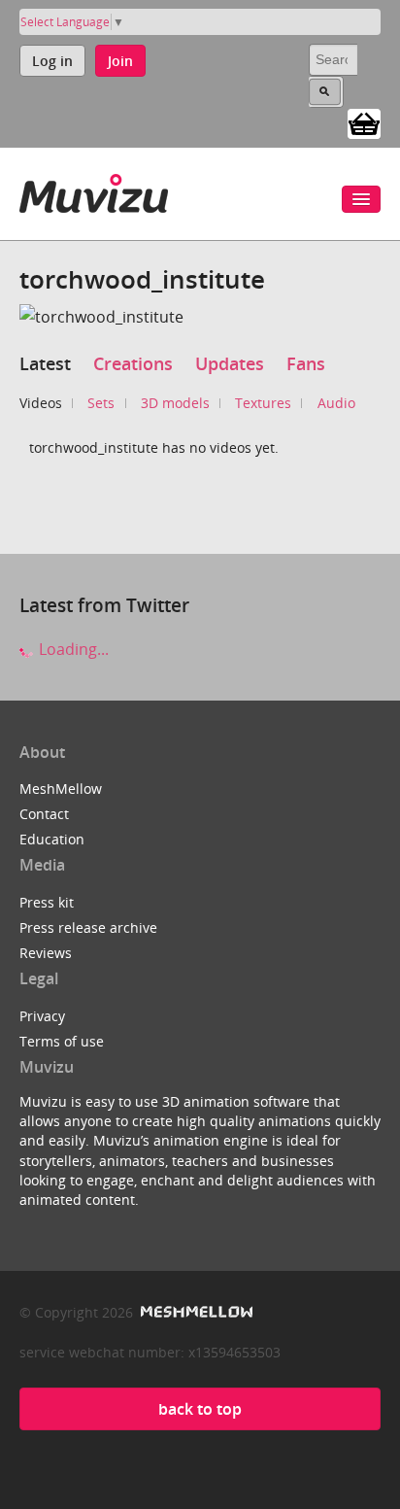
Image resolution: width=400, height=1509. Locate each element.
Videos (40, 403)
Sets (101, 403)
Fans (305, 363)
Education (51, 839)
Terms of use (61, 1041)
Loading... (72, 649)
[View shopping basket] (364, 122)
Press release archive (88, 927)
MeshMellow (60, 788)
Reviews (45, 952)
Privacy (42, 1016)
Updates (229, 363)
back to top (200, 1409)
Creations (133, 363)
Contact (44, 814)
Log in (52, 60)
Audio (336, 403)
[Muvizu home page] (93, 190)
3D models (175, 403)
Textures (263, 403)
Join (120, 60)
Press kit (46, 902)
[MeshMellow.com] (194, 1312)
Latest (45, 363)
